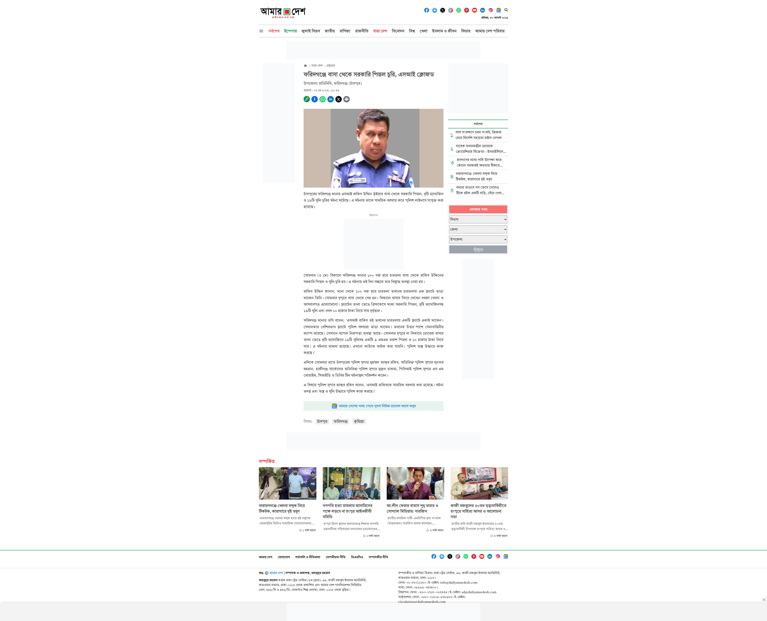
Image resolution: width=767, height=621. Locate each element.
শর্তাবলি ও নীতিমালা (307, 557)
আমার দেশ (265, 557)
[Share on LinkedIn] (330, 99)
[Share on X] (338, 99)
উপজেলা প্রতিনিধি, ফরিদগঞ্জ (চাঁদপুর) (333, 83)
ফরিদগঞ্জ (341, 421)
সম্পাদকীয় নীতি (378, 557)
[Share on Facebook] (314, 99)
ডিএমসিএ (357, 557)
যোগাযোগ (284, 557)
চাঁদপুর (322, 421)
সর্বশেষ (478, 124)
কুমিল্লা (359, 421)
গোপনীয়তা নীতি (336, 557)
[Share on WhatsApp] (322, 99)
